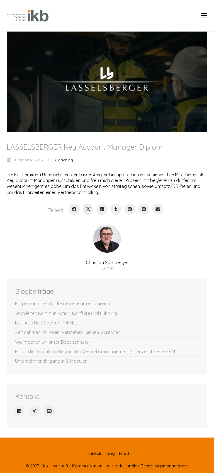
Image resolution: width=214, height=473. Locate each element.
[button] (204, 16)
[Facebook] (74, 209)
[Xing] (34, 411)
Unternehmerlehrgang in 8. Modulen (51, 361)
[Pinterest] (129, 209)
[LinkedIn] (102, 209)
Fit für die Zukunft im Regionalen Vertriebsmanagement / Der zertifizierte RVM (95, 351)
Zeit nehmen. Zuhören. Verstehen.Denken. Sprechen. (68, 332)
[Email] (157, 209)
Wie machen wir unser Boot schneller (52, 342)
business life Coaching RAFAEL (46, 323)
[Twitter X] (88, 209)
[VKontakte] (143, 209)
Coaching (64, 160)
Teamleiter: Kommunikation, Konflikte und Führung (66, 313)
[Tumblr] (115, 209)
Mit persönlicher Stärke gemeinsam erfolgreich (62, 303)
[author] (107, 239)
